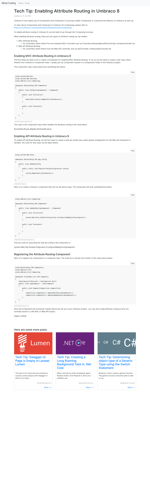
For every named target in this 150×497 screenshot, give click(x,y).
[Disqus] (75, 464)
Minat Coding (9, 3)
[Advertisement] (33, 410)
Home (20, 3)
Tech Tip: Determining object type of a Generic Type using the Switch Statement (116, 362)
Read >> (47, 387)
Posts (27, 3)
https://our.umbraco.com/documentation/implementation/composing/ (43, 28)
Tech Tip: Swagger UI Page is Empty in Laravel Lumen (32, 360)
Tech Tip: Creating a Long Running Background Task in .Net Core (74, 362)
